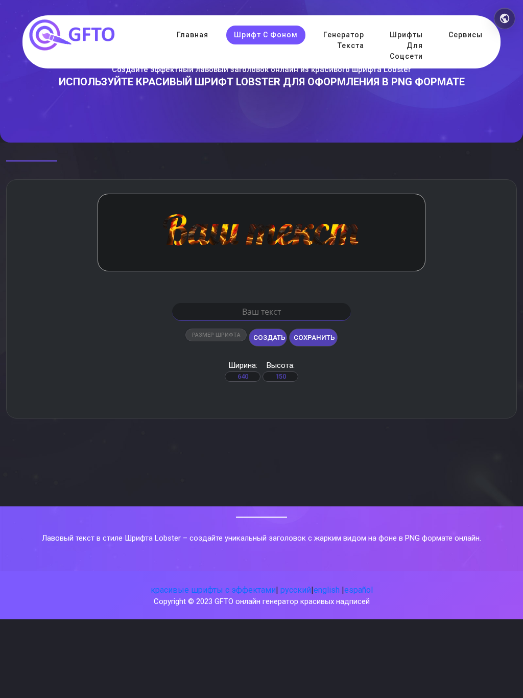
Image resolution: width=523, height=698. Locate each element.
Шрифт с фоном (266, 35)
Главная (192, 35)
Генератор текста (343, 40)
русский (295, 590)
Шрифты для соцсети (406, 45)
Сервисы (465, 35)
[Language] (504, 18)
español (358, 590)
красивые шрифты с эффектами (213, 590)
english (327, 590)
